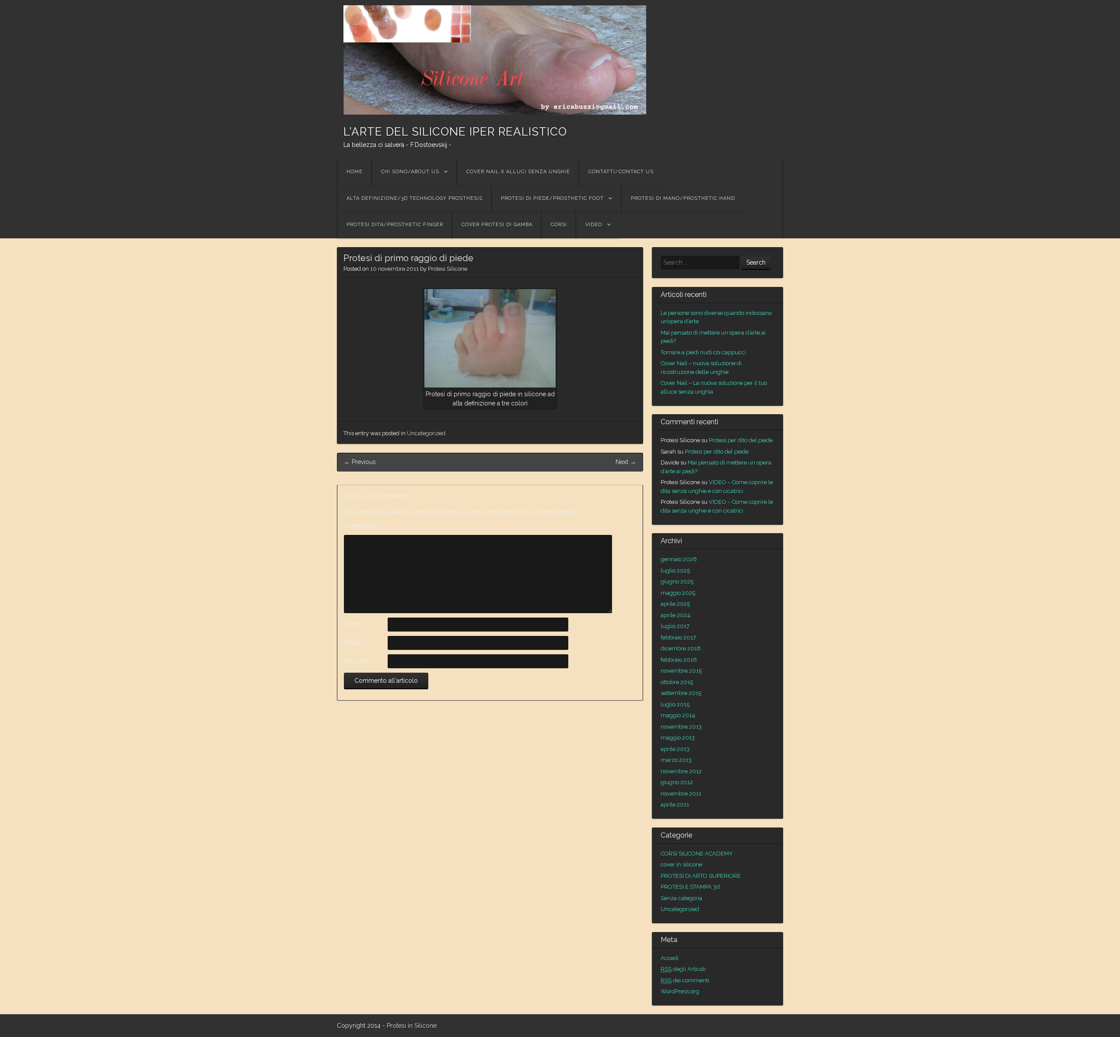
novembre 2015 (681, 670)
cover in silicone (681, 864)
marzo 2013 (676, 760)
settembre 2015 (681, 693)
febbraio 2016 (679, 659)
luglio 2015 (675, 704)
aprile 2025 (675, 604)
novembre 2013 (681, 726)
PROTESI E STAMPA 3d (690, 886)
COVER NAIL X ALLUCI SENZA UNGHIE (518, 172)
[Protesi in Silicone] (494, 60)
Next (626, 461)
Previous (360, 461)
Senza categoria (681, 898)
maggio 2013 (678, 737)
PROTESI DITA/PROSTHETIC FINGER (394, 224)
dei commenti (685, 980)
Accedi (670, 958)
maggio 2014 (678, 715)
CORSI (559, 224)
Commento (360, 525)
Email (353, 642)
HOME (354, 172)
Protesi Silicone (447, 268)
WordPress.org (680, 991)
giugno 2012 (677, 782)
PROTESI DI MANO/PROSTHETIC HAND (683, 198)
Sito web (356, 660)
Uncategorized (426, 433)
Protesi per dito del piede (741, 440)
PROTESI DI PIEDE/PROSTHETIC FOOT (552, 198)
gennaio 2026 (679, 559)
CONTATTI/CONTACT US (621, 172)
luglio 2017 (675, 626)
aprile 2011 (675, 804)
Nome (354, 624)
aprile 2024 (675, 615)
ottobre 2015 (677, 682)
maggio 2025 (678, 593)
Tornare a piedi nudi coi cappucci (703, 352)
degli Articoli (683, 969)
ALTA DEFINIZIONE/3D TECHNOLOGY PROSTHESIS (414, 198)
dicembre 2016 (681, 648)
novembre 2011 (681, 793)
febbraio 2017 (678, 637)
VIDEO (593, 224)
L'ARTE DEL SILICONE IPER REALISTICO (455, 131)
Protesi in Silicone (412, 1025)
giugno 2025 (677, 581)
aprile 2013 (675, 749)
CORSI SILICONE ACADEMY (697, 853)
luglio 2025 (675, 570)
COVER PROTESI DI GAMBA (497, 224)
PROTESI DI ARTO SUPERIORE (701, 876)
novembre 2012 (681, 771)
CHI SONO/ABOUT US (410, 172)
